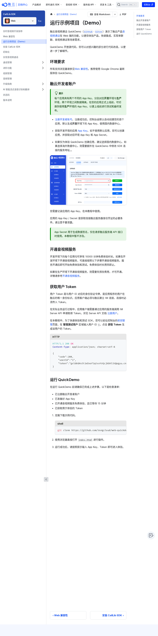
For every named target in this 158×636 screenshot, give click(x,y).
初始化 (6, 52)
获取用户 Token (143, 29)
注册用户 (112, 313)
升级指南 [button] (7, 83)
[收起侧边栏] (46, 479)
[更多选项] (115, 14)
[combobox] (19, 21)
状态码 (6, 94)
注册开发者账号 (63, 119)
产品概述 (36, 4)
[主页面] (51, 14)
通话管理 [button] (7, 62)
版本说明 (7, 100)
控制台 (147, 4)
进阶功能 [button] (7, 68)
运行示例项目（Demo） (15, 41)
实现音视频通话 (10, 57)
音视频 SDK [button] (71, 4)
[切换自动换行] (117, 343)
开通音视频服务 (71, 275)
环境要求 (140, 16)
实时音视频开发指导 (13, 31)
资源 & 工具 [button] (105, 4)
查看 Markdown (102, 14)
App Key (82, 130)
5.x (39, 21)
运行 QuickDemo (144, 34)
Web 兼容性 (9, 36)
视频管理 (7, 73)
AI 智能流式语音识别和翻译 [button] (16, 89)
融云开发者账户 (143, 20)
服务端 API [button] (88, 4)
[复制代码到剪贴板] (122, 343)
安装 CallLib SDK (11, 46)
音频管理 (7, 78)
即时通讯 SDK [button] (52, 4)
